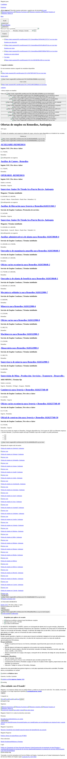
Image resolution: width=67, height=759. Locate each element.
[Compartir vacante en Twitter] (14, 699)
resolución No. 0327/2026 (29, 757)
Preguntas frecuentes (17, 722)
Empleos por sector (39, 722)
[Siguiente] (23, 442)
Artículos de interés (6, 722)
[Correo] (17, 699)
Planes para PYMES (21, 735)
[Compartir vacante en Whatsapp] (6, 699)
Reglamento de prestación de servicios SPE (46, 749)
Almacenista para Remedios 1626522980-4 (19, 348)
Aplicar (3, 608)
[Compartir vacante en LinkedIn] (10, 699)
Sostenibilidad (11, 750)
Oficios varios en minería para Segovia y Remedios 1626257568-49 (30, 403)
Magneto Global (5, 730)
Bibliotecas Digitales (17, 741)
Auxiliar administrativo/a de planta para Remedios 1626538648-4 (30, 237)
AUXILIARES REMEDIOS (13, 144)
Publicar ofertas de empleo (8, 735)
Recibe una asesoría (40, 730)
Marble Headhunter (6, 741)
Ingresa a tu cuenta (18, 719)
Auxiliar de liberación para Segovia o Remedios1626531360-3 (28, 206)
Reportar (15, 613)
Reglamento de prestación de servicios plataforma (20, 749)
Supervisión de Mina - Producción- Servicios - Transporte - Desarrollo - (33, 376)
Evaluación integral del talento (27, 730)
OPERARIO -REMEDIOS (13, 175)
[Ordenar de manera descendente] (23, 141)
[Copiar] (21, 699)
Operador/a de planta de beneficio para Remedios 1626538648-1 (29, 278)
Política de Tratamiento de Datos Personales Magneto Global (17, 747)
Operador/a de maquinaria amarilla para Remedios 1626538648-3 (30, 251)
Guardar (7, 610)
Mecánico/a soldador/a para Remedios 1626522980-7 (24, 292)
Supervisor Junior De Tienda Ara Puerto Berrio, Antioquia (27, 189)
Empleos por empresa (50, 722)
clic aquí (44, 10)
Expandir (7, 613)
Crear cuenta (4, 720)
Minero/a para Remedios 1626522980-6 (18, 306)
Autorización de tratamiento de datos (44, 747)
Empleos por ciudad (28, 722)
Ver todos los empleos (7, 719)
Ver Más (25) (4, 595)
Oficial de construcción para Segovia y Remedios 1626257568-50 (29, 417)
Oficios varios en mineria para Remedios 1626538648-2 (25, 264)
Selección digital (14, 730)
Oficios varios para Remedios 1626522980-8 (20, 320)
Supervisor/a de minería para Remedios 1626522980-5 (25, 362)
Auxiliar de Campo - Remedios (14, 161)
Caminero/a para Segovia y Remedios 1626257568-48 (24, 390)
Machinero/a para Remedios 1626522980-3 (20, 334)
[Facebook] (2, 699)
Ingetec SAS (4, 604)
